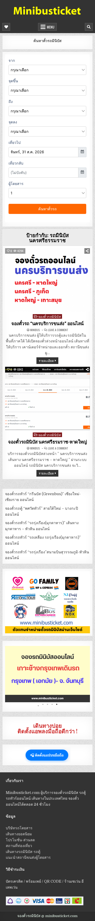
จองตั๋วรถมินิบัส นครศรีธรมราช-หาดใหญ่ (47, 442)
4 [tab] (52, 705)
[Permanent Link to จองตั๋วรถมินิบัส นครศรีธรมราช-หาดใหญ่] (47, 398)
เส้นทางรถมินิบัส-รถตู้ (23, 852)
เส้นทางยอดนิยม (19, 834)
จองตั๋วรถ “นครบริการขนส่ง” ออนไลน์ (47, 323)
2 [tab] (43, 705)
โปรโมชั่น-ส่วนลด (20, 840)
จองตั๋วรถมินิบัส (49, 316)
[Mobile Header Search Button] (89, 27)
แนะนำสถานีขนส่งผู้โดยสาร (28, 858)
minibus (35, 330)
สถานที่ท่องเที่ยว (19, 846)
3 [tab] (47, 705)
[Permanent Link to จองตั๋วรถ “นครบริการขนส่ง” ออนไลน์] (47, 280)
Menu (50, 26)
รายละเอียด (46, 360)
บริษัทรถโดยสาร (19, 828)
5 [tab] (56, 705)
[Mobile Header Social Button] (6, 27)
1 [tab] (38, 705)
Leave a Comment (58, 330)
